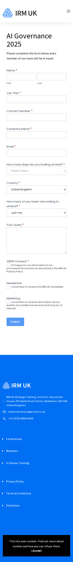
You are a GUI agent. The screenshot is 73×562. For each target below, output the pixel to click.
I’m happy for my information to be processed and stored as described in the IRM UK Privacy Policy (36, 268)
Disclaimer (13, 505)
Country (13, 183)
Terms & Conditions (18, 493)
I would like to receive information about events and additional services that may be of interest (34, 305)
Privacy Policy (15, 481)
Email (11, 146)
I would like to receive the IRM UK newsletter (36, 287)
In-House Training (17, 463)
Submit (15, 322)
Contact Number (20, 111)
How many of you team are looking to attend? (33, 204)
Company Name (19, 129)
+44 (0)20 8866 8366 (21, 418)
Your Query (15, 225)
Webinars (12, 451)
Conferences (14, 439)
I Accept (36, 550)
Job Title (14, 93)
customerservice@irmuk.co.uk (26, 412)
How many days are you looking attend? (36, 164)
